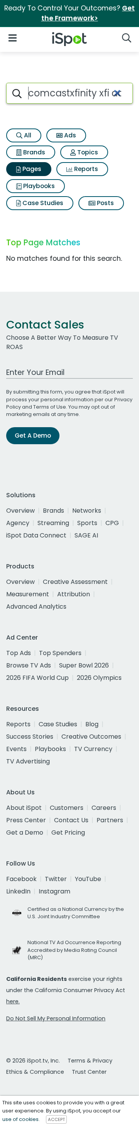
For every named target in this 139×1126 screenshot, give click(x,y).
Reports (85, 168)
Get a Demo (24, 832)
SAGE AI (86, 535)
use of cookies (20, 1119)
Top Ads (18, 653)
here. (13, 1001)
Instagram (54, 891)
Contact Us (71, 820)
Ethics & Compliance (35, 1072)
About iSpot (24, 807)
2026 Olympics (99, 677)
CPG (112, 523)
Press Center (26, 820)
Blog (91, 724)
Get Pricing (68, 832)
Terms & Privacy (90, 1060)
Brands (33, 152)
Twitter (56, 878)
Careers (104, 807)
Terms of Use (49, 407)
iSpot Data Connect (36, 535)
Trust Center (89, 1072)
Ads (69, 135)
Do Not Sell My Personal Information (55, 1018)
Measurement (27, 594)
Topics (87, 152)
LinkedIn (18, 891)
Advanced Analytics (36, 606)
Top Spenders (60, 653)
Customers (66, 807)
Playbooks (38, 185)
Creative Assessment (75, 581)
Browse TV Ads (28, 665)
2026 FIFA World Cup (37, 677)
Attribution (73, 594)
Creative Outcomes (91, 736)
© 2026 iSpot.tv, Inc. (33, 1060)
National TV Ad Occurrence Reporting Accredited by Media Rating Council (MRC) (74, 949)
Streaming (53, 523)
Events (16, 748)
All (26, 135)
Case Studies (42, 203)
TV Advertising (28, 761)
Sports (87, 523)
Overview (20, 510)
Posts (104, 203)
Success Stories (29, 736)
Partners (110, 820)
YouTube (88, 878)
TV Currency (93, 748)
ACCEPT (56, 1119)
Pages (31, 168)
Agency (17, 523)
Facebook (21, 878)
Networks (86, 510)
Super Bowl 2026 (84, 665)
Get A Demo (33, 435)
